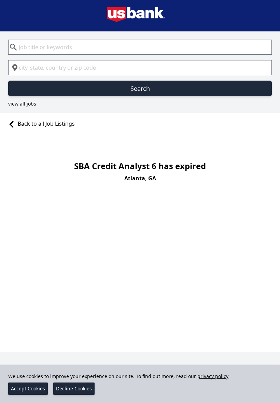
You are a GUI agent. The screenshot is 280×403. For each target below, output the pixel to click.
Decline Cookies (74, 388)
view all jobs (22, 103)
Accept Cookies (28, 388)
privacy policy (212, 376)
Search (140, 88)
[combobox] (140, 47)
